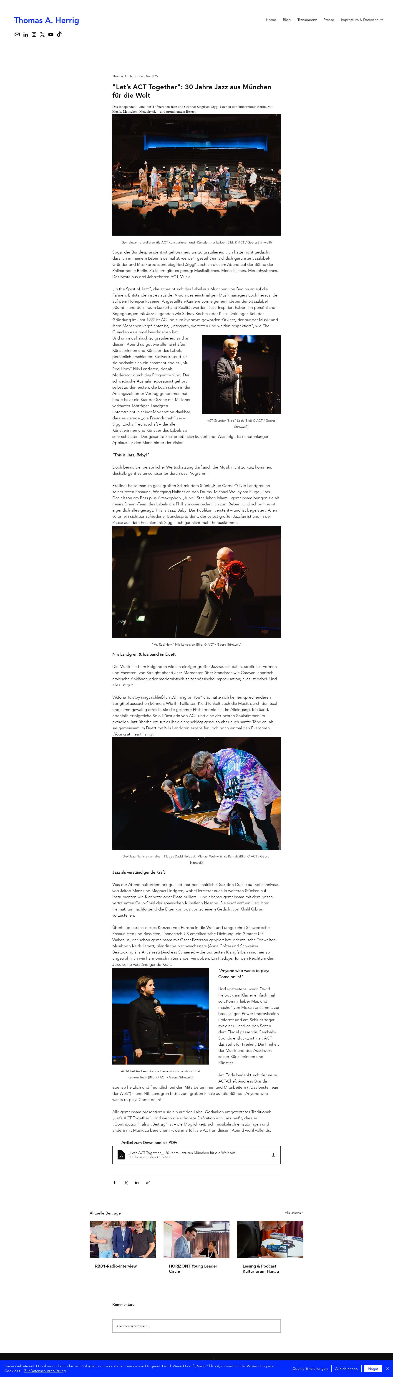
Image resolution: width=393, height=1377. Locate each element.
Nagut (373, 1369)
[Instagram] (34, 34)
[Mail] (17, 34)
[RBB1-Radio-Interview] (123, 1239)
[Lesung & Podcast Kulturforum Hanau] (270, 1239)
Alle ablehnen (346, 1369)
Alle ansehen (294, 1212)
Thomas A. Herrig (46, 20)
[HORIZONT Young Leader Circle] (197, 1239)
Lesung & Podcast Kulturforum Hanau (261, 1268)
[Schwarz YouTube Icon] (51, 34)
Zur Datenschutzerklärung (45, 1371)
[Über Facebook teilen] (114, 1182)
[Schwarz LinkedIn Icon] (26, 34)
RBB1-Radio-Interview (116, 1266)
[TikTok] (59, 34)
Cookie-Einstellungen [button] (310, 1368)
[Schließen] (387, 1368)
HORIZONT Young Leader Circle (193, 1268)
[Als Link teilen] (148, 1182)
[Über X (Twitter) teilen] (125, 1182)
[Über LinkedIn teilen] (137, 1182)
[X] (42, 34)
